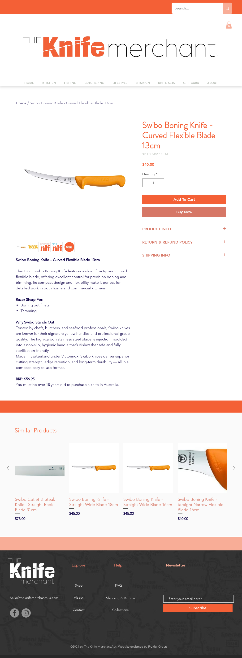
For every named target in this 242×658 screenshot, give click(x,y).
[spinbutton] (153, 183)
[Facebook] (14, 613)
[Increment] (160, 183)
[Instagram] (26, 613)
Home (21, 103)
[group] (121, 482)
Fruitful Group (157, 646)
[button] (229, 25)
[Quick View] (40, 468)
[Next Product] (234, 468)
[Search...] (227, 8)
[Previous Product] (8, 468)
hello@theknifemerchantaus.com (34, 598)
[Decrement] (146, 183)
